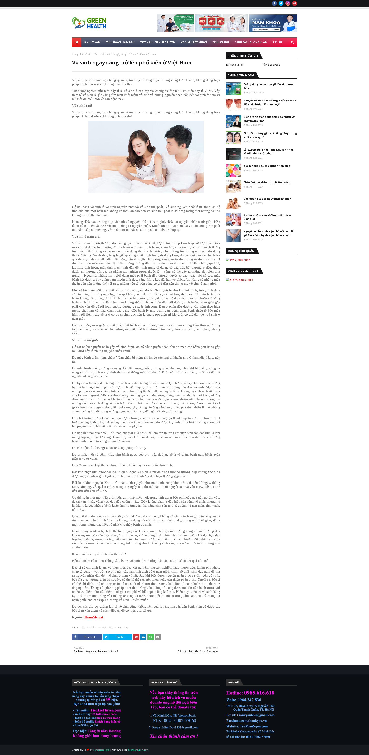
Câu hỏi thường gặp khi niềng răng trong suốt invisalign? (270, 135)
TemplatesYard (101, 749)
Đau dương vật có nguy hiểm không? (267, 198)
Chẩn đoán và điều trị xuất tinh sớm (266, 182)
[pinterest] (294, 3)
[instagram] (287, 3)
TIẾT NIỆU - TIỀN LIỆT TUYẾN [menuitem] (157, 42)
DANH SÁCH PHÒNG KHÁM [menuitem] (250, 42)
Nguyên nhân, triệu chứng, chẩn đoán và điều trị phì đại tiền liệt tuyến (270, 102)
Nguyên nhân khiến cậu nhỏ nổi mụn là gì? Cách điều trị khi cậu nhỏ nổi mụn (268, 233)
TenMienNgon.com (138, 749)
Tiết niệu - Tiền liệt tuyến (93, 627)
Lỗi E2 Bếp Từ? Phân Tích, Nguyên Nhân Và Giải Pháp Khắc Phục (269, 151)
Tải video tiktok (271, 64)
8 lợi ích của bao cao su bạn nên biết (267, 166)
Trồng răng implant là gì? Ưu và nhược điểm (268, 86)
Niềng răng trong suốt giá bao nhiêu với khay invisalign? (269, 118)
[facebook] (274, 3)
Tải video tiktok (234, 64)
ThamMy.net (93, 617)
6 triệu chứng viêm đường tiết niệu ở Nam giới (267, 216)
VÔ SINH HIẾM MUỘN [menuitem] (194, 42)
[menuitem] (76, 42)
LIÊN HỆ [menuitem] (277, 42)
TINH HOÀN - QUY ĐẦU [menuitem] (120, 42)
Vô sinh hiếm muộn (95, 54)
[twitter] (281, 3)
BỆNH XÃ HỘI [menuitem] (221, 42)
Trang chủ (77, 54)
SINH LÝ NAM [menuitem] (92, 42)
